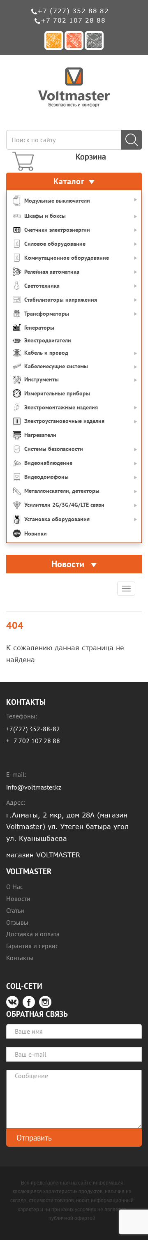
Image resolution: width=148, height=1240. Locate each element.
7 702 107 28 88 (37, 741)
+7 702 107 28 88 (73, 20)
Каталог (69, 181)
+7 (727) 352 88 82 (73, 10)
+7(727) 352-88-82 (33, 729)
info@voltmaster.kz (33, 787)
